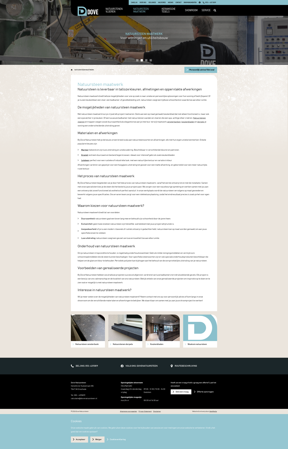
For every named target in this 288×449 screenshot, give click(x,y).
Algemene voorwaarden (128, 411)
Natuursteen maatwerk (84, 70)
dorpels (200, 122)
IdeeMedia (213, 411)
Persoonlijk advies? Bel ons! (201, 70)
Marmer (84, 150)
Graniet (84, 155)
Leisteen (85, 160)
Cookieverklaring (118, 440)
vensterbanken (174, 122)
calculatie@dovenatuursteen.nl (84, 398)
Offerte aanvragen (205, 392)
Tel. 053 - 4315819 (78, 395)
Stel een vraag (182, 392)
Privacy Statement (145, 411)
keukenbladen (187, 122)
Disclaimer (157, 411)
